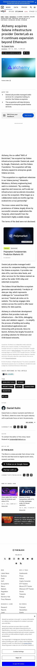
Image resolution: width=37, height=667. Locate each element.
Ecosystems (5, 583)
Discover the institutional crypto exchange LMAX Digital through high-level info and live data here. (18, 2)
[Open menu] (34, 7)
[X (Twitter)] (5, 559)
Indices (21, 578)
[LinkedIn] (9, 559)
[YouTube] (27, 559)
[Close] (34, 616)
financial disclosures (11, 358)
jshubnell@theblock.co (18, 439)
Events (21, 612)
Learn (3, 612)
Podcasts (22, 607)
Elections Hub (5, 596)
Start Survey (28, 115)
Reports (3, 610)
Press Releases (6, 599)
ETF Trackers (23, 583)
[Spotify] (32, 559)
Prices (21, 576)
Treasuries (22, 594)
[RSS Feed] (21, 563)
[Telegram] (23, 559)
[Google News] (16, 563)
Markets (3, 589)
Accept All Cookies (18, 664)
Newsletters (23, 610)
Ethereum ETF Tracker (26, 589)
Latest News (5, 573)
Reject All (18, 658)
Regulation (4, 591)
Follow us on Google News (16, 463)
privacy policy (28, 643)
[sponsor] (7, 519)
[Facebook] (18, 559)
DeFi (2, 581)
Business (4, 576)
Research (4, 607)
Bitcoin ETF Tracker (25, 586)
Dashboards (23, 573)
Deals (3, 578)
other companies (16, 350)
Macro (3, 586)
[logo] (2, 7)
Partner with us (10, 470)
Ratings (21, 596)
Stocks (21, 591)
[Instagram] (14, 559)
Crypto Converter (25, 581)
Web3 (3, 594)
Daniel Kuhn (9, 46)
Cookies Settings (18, 651)
